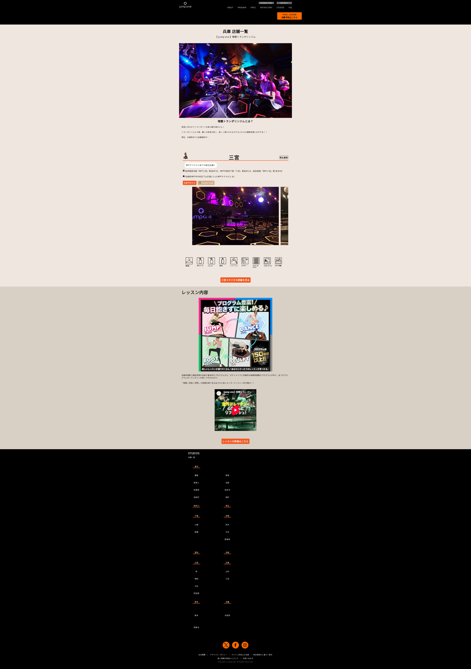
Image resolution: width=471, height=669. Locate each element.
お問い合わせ (248, 658)
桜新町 (196, 497)
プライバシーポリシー (218, 654)
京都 (227, 552)
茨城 (227, 515)
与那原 (227, 615)
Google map (207, 182)
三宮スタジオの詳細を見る (235, 280)
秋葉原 (196, 490)
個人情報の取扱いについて (228, 658)
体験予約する (190, 182)
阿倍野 (196, 593)
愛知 (196, 552)
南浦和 (227, 539)
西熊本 (196, 627)
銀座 (196, 475)
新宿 (227, 475)
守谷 (227, 532)
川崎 (196, 524)
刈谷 (196, 586)
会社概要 (201, 654)
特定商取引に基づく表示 (262, 654)
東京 (196, 466)
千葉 (196, 515)
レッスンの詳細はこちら (235, 441)
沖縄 (227, 602)
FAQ (290, 8)
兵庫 (227, 562)
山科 (227, 571)
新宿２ (196, 482)
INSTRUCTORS (266, 8)
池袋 (227, 482)
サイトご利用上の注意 (240, 654)
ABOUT (230, 8)
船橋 (196, 532)
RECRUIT (284, 3)
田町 (227, 497)
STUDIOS (280, 8)
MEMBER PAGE (266, 3)
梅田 (196, 578)
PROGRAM (242, 8)
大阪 (196, 562)
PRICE (253, 8)
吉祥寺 (227, 490)
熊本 (196, 602)
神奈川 (196, 505)
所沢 (227, 524)
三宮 (227, 578)
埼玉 (227, 505)
